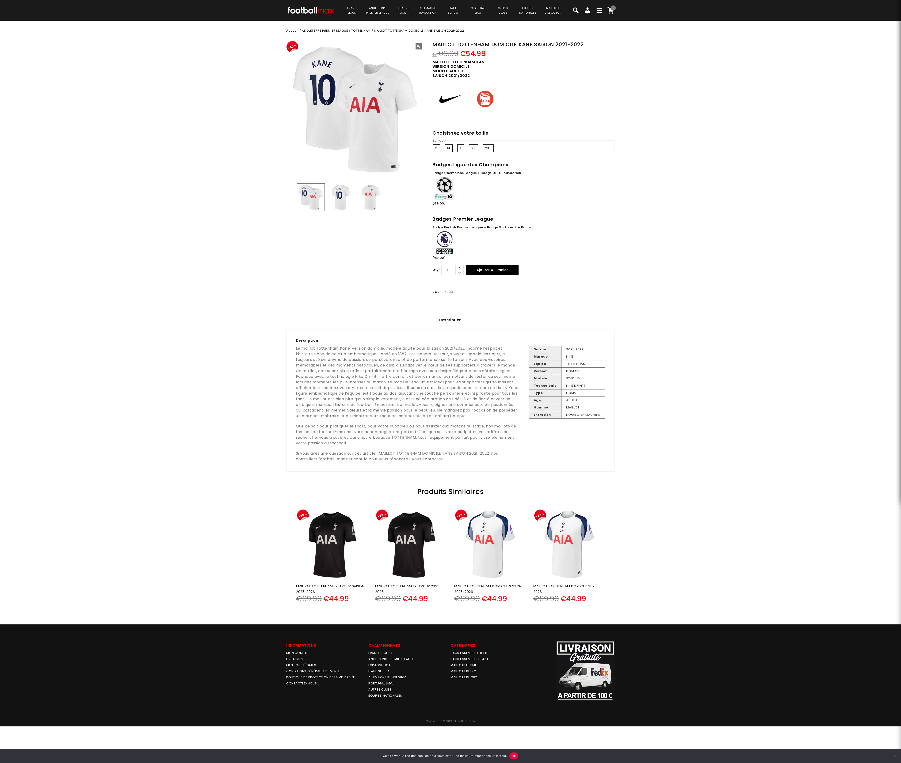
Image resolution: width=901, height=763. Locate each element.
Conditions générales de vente (313, 671)
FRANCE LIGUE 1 (380, 653)
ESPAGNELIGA (403, 10)
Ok (514, 756)
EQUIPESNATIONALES (527, 10)
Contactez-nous (301, 683)
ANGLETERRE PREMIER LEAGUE (377, 10)
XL (473, 148)
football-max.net (336, 431)
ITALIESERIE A (453, 10)
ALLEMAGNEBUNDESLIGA (427, 10)
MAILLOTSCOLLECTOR (553, 10)
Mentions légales (301, 665)
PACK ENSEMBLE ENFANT (469, 659)
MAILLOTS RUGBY (463, 677)
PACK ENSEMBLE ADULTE (469, 653)
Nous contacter (427, 459)
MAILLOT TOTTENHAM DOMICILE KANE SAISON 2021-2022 (434, 453)
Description (450, 319)
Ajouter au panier (492, 270)
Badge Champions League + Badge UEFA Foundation (476, 173)
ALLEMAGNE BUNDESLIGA (387, 677)
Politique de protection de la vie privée (320, 677)
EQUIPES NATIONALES (385, 695)
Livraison (294, 659)
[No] (895, 756)
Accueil (292, 30)
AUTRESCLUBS (503, 10)
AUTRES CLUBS (379, 689)
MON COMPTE (297, 653)
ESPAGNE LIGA (379, 665)
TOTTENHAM (360, 30)
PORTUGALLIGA (477, 10)
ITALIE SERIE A (378, 671)
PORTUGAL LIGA (380, 683)
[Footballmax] (310, 10)
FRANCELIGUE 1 (352, 10)
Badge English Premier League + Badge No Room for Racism (483, 227)
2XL (488, 148)
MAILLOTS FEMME (463, 665)
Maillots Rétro (463, 671)
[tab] (450, 320)
